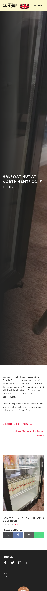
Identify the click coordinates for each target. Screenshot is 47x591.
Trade (5, 577)
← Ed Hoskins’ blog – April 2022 (17, 424)
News (16, 524)
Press (5, 573)
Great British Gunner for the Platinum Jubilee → (27, 432)
